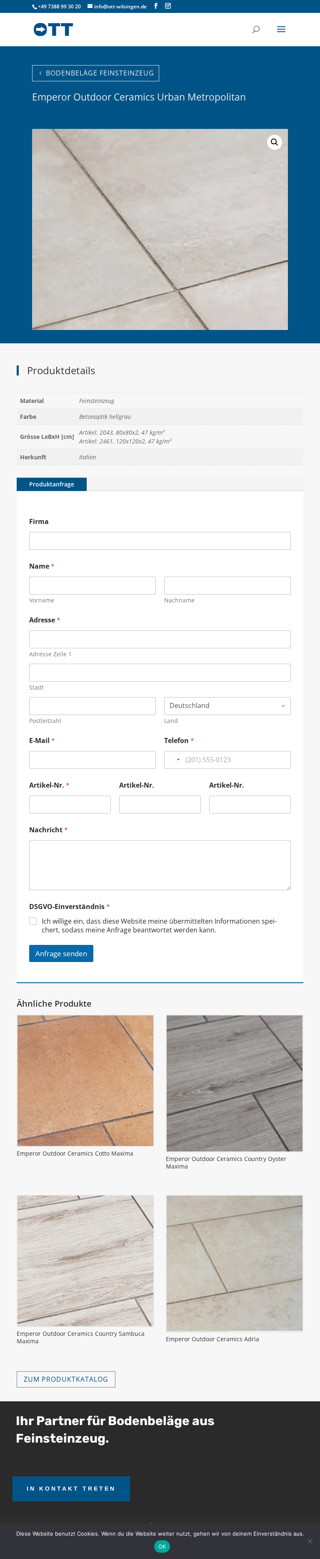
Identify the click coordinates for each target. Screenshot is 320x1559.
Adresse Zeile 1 (50, 653)
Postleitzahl (45, 720)
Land (171, 720)
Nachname (179, 600)
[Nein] (309, 1541)
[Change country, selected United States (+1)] (173, 760)
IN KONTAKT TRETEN (71, 1488)
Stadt (36, 687)
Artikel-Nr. (49, 785)
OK (162, 1546)
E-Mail (42, 741)
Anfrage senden (61, 953)
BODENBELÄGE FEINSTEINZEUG (100, 73)
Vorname (41, 600)
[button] (274, 142)
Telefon (179, 741)
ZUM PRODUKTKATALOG (66, 1379)
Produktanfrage (51, 484)
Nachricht (48, 830)
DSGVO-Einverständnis (69, 907)
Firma (39, 522)
